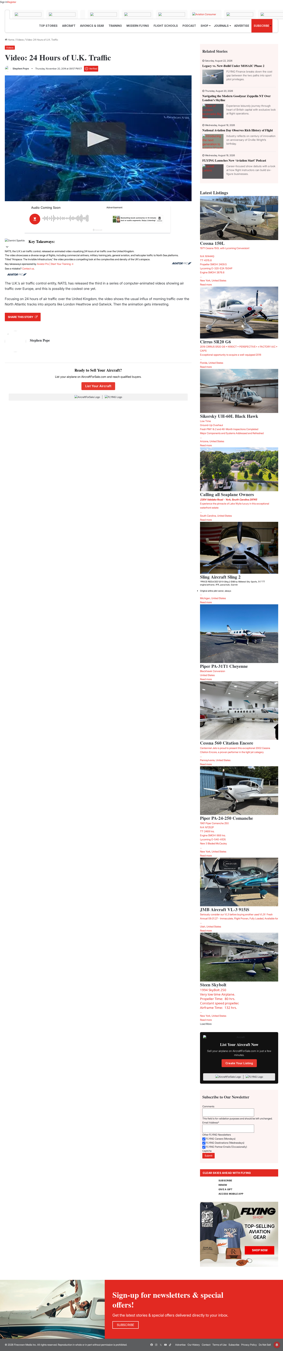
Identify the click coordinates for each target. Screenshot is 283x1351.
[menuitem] (48, 26)
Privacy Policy (249, 1344)
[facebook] (151, 1345)
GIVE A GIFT (226, 1189)
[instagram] (156, 1345)
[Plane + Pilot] (172, 14)
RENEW (223, 1184)
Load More (206, 1023)
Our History (194, 1344)
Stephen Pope (21, 68)
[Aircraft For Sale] (28, 14)
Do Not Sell (265, 1344)
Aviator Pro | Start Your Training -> (55, 263)
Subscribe (234, 1344)
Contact (206, 1344)
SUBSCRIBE (225, 1180)
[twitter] (160, 1345)
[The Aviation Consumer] (206, 14)
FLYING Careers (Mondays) (220, 1138)
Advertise (180, 1344)
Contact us (28, 268)
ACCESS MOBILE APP (231, 1193)
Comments (208, 1106)
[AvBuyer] (103, 14)
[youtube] (165, 1345)
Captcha (207, 1150)
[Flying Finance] (240, 14)
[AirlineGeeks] (62, 14)
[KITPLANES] (137, 14)
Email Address (210, 1122)
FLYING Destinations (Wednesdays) (225, 1142)
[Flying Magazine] (7, 14)
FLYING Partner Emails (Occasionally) (226, 1146)
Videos (20, 39)
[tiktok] (170, 1345)
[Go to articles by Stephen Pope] (8, 69)
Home (10, 39)
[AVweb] (82, 14)
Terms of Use (219, 1344)
